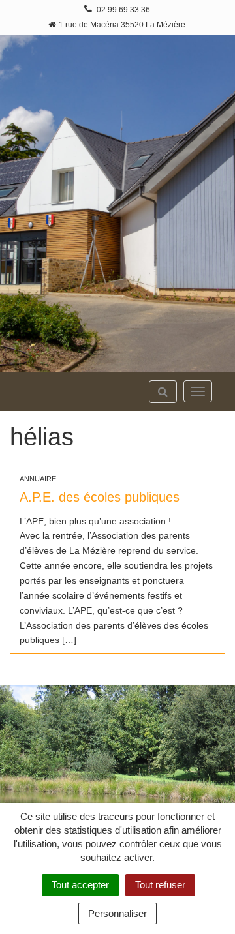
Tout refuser (160, 884)
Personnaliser (117, 913)
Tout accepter (80, 884)
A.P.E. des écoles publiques (100, 497)
